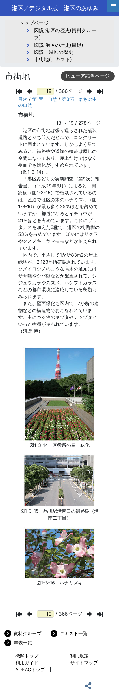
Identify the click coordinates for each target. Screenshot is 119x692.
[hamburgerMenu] (113, 6)
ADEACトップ (30, 669)
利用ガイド (26, 662)
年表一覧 (23, 643)
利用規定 (79, 656)
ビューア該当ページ (88, 76)
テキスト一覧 (74, 633)
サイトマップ (84, 662)
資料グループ (27, 633)
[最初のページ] (19, 91)
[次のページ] (89, 91)
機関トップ (26, 656)
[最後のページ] (100, 91)
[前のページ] (29, 91)
